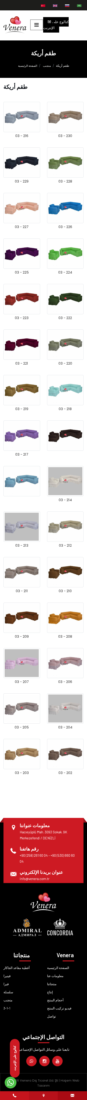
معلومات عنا (55, 976)
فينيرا (7, 976)
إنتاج (50, 992)
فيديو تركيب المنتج (59, 1008)
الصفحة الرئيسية (27, 66)
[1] (36, 24)
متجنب (47, 66)
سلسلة (8, 992)
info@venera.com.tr (34, 879)
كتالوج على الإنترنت (56, 24)
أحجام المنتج (55, 1000)
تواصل (51, 1016)
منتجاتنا (52, 984)
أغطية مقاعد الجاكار (16, 968)
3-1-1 (6, 1008)
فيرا (6, 984)
